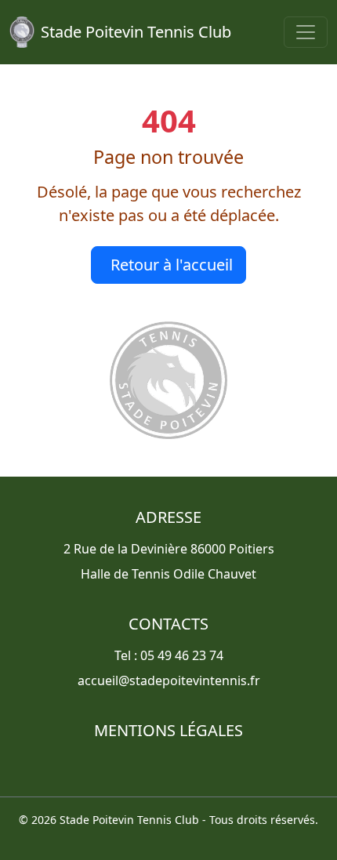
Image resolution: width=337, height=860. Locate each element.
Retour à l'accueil (172, 264)
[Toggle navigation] (306, 32)
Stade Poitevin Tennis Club (136, 31)
